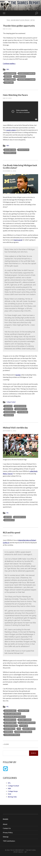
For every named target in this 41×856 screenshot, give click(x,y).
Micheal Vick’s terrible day (15, 427)
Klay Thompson (10, 79)
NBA (7, 69)
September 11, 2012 (9, 431)
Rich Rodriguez (10, 412)
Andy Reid (8, 517)
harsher (18, 375)
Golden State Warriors (27, 73)
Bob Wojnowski (20, 406)
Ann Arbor (8, 406)
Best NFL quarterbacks (12, 713)
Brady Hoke (8, 409)
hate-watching (10, 149)
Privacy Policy (8, 832)
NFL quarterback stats (27, 722)
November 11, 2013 (9, 171)
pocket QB (23, 725)
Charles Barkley (10, 73)
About (5, 824)
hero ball (8, 76)
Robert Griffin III (29, 728)
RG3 (19, 728)
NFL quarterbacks (11, 725)
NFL (7, 513)
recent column (11, 130)
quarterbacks (10, 728)
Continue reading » (9, 63)
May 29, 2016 (7, 29)
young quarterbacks (12, 735)
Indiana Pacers (24, 149)
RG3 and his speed (11, 532)
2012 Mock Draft (10, 710)
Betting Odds (12, 797)
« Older (6, 744)
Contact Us (7, 828)
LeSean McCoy (9, 520)
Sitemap (5, 837)
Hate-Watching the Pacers (15, 95)
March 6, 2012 (8, 535)
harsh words (18, 240)
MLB (9, 794)
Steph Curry (9, 82)
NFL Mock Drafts (10, 722)
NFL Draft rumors (25, 719)
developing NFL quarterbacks (15, 716)
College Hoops (13, 791)
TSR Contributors (9, 841)
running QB (8, 732)
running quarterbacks (23, 732)
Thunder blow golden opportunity (19, 25)
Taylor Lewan (22, 412)
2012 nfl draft (24, 710)
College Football (10, 402)
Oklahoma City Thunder (26, 79)
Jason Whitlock (19, 76)
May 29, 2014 (7, 98)
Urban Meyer (9, 415)
